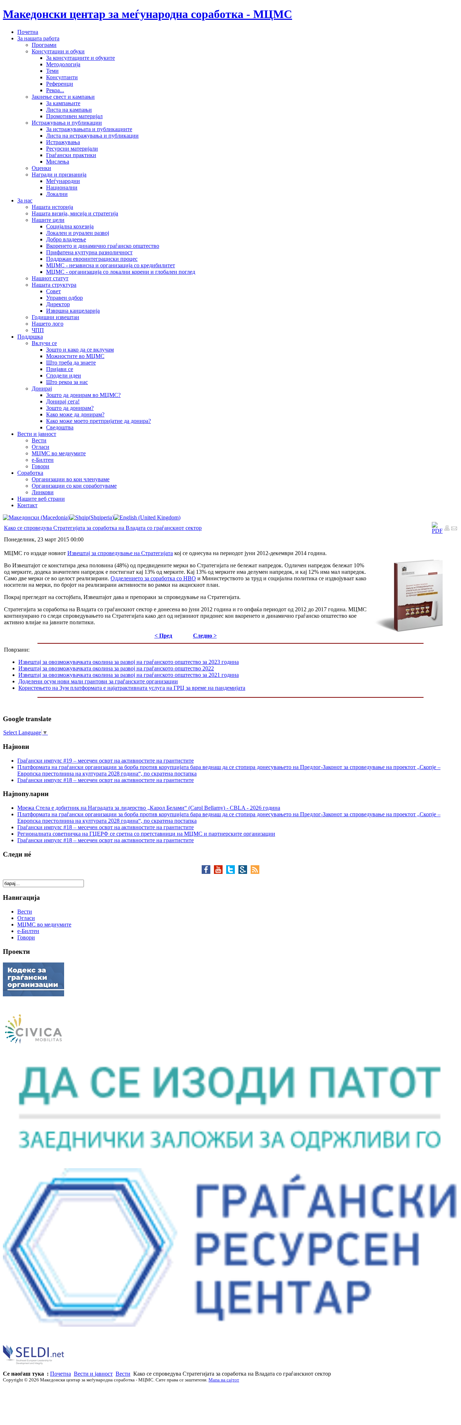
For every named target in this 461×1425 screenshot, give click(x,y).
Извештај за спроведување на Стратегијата (120, 553)
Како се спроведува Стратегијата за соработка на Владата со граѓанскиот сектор (103, 528)
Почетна (60, 1374)
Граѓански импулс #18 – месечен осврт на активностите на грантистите (105, 780)
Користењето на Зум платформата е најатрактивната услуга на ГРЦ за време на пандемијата (131, 688)
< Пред (163, 636)
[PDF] (437, 531)
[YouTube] (220, 872)
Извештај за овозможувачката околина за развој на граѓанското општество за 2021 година (128, 675)
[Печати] (447, 529)
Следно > (205, 636)
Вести (123, 1374)
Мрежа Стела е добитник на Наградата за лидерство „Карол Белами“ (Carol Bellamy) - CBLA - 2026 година (148, 808)
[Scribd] (244, 872)
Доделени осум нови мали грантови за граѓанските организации (98, 681)
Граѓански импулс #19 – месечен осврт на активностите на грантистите (105, 761)
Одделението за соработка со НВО (153, 578)
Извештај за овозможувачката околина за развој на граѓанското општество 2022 (116, 668)
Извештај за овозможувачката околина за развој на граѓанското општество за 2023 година (128, 662)
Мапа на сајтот (224, 1379)
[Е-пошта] (454, 529)
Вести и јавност (93, 1374)
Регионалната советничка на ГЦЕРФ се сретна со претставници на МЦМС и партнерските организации (146, 834)
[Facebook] (208, 872)
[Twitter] (232, 872)
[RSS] (255, 872)
